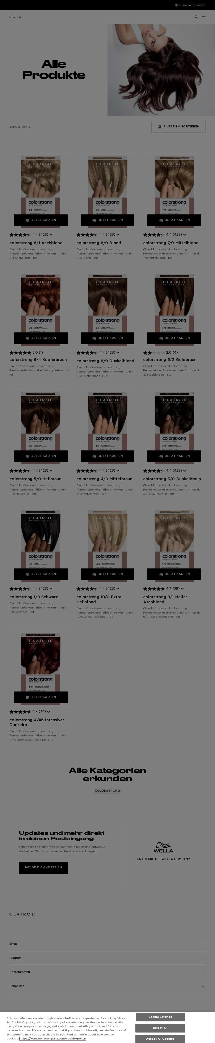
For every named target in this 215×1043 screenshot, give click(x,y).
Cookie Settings (160, 1017)
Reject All (160, 1028)
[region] (107, 1027)
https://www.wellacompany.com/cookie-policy (53, 1038)
